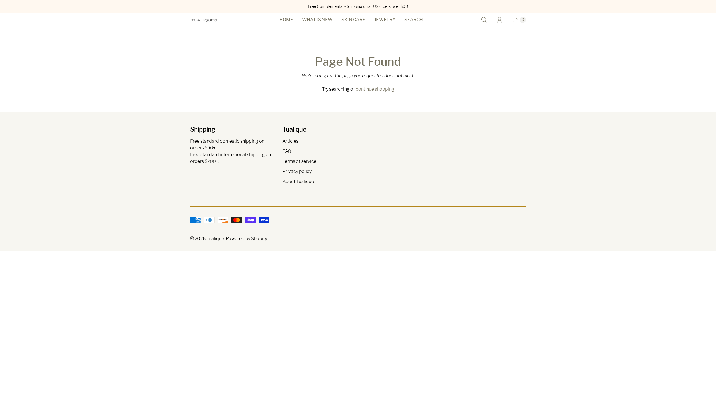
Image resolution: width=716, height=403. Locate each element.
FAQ (286, 151)
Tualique (215, 238)
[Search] (484, 20)
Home (286, 19)
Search (413, 19)
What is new (317, 19)
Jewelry (384, 19)
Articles (290, 141)
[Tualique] (204, 20)
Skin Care (353, 19)
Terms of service (299, 161)
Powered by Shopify (246, 238)
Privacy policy (297, 171)
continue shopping (375, 89)
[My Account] (499, 20)
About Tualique (298, 181)
